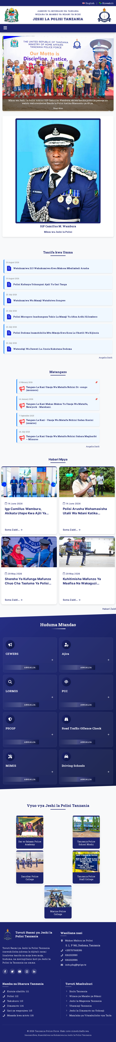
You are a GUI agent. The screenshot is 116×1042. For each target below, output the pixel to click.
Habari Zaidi (109, 608)
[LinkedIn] (34, 971)
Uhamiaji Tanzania (80, 1005)
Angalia (30, 667)
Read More (58, 108)
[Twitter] (12, 971)
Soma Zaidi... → (14, 529)
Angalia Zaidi (105, 357)
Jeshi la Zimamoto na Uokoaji (86, 1010)
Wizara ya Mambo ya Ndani (85, 996)
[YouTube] (19, 971)
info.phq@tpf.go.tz (75, 964)
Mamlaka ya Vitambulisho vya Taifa (90, 1015)
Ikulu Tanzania (78, 991)
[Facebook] (5, 971)
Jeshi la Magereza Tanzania (85, 1000)
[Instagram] (27, 971)
